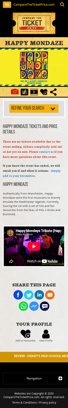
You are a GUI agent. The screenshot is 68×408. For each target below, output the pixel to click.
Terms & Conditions (24, 402)
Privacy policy (47, 402)
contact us (46, 152)
